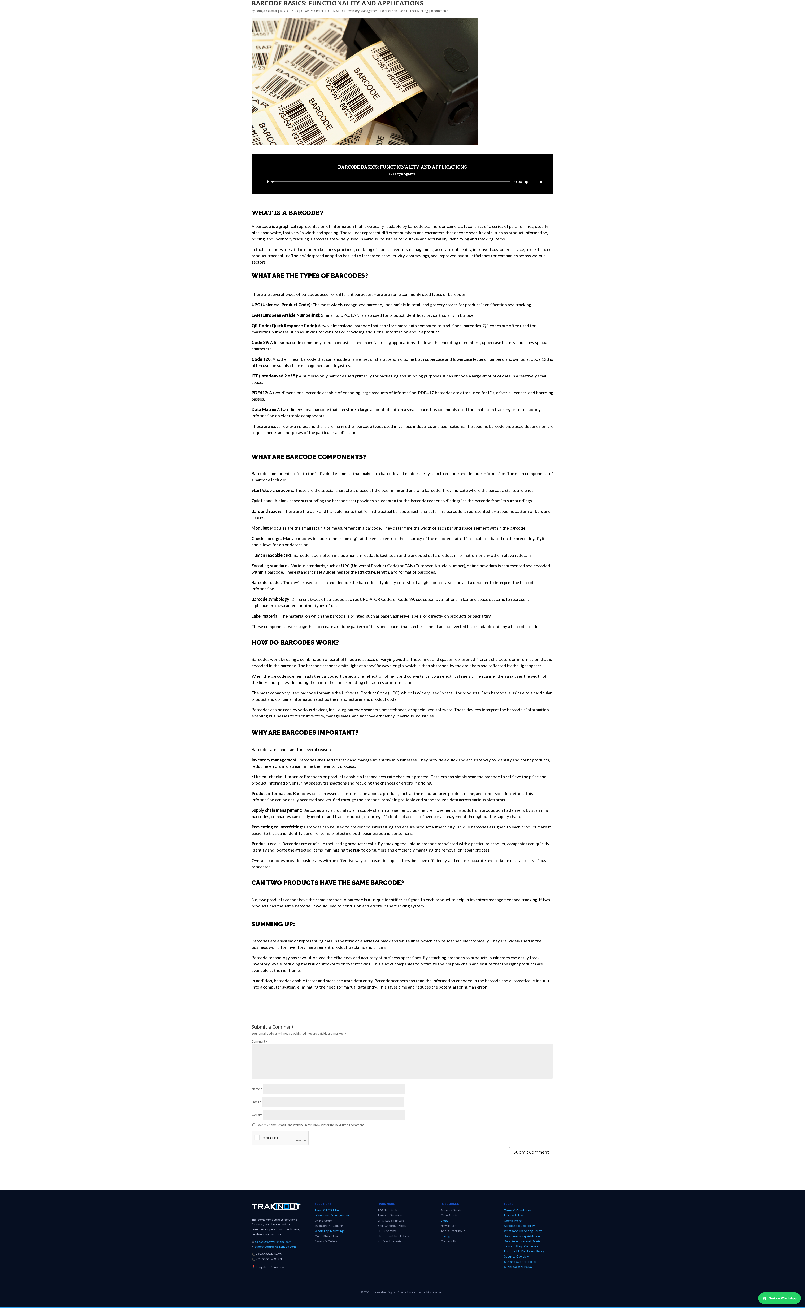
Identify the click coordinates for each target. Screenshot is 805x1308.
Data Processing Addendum (523, 1236)
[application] (402, 182)
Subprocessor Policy (518, 1267)
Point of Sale (389, 11)
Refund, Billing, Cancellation (522, 1246)
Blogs (444, 1221)
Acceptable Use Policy (519, 1226)
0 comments (439, 11)
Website (257, 1115)
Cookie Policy (513, 1221)
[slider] (535, 182)
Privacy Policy (513, 1215)
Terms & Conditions (517, 1210)
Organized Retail (312, 11)
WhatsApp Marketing (329, 1231)
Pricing (445, 1236)
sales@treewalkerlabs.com (273, 1242)
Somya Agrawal (266, 11)
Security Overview (516, 1256)
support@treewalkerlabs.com (275, 1247)
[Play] (267, 181)
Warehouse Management (332, 1215)
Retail (403, 11)
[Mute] (526, 182)
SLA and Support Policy (520, 1262)
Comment (260, 1041)
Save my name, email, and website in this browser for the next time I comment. (311, 1125)
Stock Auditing (418, 11)
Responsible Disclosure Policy (524, 1251)
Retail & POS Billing (327, 1210)
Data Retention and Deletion (523, 1241)
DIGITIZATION (335, 11)
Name (257, 1089)
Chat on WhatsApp (782, 1298)
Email (256, 1102)
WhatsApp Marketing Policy (523, 1231)
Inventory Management (363, 11)
